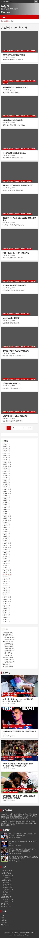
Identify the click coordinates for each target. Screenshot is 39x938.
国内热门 (5, 50)
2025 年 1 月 (6, 487)
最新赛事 (23, 81)
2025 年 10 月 (7, 466)
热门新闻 (11, 50)
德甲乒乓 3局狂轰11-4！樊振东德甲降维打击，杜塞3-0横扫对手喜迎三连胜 (22, 850)
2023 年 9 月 (6, 523)
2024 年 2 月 (6, 511)
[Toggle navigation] (3, 17)
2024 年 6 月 (6, 502)
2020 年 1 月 (6, 622)
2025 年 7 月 (6, 473)
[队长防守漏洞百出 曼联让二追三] (19, 139)
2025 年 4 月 (6, 480)
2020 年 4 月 (6, 615)
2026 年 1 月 (6, 460)
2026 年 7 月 (6, 446)
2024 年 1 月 (6, 514)
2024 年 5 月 (6, 505)
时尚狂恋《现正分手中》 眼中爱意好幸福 (17, 185)
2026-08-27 (6, 703)
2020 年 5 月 (6, 613)
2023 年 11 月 (7, 518)
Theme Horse (30, 933)
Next (29, 428)
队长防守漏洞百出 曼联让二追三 (14, 153)
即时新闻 (5, 664)
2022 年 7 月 (6, 554)
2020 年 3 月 (6, 617)
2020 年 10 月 (7, 601)
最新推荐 (6, 830)
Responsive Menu (36, 1)
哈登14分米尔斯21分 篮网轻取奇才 (15, 87)
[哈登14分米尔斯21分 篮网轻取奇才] (19, 74)
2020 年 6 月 (6, 610)
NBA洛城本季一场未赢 (11, 318)
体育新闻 (17, 50)
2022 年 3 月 (6, 563)
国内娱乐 (7, 660)
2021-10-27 (6, 187)
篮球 (28, 50)
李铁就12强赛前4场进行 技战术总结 (16, 351)
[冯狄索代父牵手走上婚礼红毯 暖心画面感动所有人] (19, 205)
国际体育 (29, 81)
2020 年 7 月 (6, 608)
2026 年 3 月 (6, 455)
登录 (2, 917)
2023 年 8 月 (6, 525)
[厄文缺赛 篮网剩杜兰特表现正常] (19, 272)
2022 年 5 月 (6, 559)
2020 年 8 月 (6, 606)
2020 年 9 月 (6, 604)
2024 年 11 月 (7, 491)
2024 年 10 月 (7, 493)
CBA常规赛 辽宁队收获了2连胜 (14, 55)
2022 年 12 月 (7, 543)
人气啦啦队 (6, 633)
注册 (2, 915)
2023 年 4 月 (6, 534)
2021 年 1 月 (6, 595)
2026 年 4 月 (6, 453)
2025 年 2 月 (6, 484)
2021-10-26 (6, 255)
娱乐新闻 (23, 181)
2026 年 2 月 (6, 457)
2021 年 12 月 (7, 570)
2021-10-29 (6, 57)
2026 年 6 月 (6, 448)
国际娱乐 (17, 181)
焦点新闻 (33, 50)
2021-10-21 (6, 353)
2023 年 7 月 (6, 527)
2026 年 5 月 (6, 451)
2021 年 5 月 (6, 586)
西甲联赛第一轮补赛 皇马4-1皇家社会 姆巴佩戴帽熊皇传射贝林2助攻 (23, 857)
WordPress (25, 935)
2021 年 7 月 (6, 581)
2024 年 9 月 (6, 496)
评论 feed (4, 922)
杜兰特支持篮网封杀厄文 (12, 383)
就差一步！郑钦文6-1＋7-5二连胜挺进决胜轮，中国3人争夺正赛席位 (22, 834)
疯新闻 (5, 6)
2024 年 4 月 (6, 507)
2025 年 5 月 (6, 478)
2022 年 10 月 (7, 547)
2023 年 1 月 (6, 541)
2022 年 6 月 (6, 556)
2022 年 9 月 (6, 550)
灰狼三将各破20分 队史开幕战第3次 (16, 416)
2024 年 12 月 (7, 489)
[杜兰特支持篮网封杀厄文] (19, 370)
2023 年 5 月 (6, 532)
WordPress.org (5, 925)
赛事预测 (7, 646)
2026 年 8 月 (6, 444)
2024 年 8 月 (6, 498)
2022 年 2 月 (6, 565)
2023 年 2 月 (6, 538)
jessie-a (13, 57)
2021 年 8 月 (6, 579)
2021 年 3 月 (6, 590)
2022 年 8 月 (6, 552)
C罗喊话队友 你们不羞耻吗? (13, 120)
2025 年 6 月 (6, 475)
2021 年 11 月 (7, 572)
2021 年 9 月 (6, 577)
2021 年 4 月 (6, 588)
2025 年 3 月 (6, 482)
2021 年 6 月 (6, 583)
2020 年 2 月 (6, 619)
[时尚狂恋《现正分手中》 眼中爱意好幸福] (19, 172)
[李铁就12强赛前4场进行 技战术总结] (19, 337)
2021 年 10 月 (7, 574)
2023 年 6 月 (6, 529)
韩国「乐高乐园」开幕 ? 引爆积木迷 (16, 253)
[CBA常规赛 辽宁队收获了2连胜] (19, 42)
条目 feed (4, 920)
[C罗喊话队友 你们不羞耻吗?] (19, 107)
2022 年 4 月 (6, 561)
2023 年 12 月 (7, 516)
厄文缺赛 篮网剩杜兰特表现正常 (14, 285)
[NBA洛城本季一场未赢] (19, 305)
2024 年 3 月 (6, 509)
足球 (28, 116)
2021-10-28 (6, 122)
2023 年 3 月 (6, 536)
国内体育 (23, 50)
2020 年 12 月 (7, 597)
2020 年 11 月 (7, 599)
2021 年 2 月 (6, 592)
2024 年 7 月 (6, 500)
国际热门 (5, 81)
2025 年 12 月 (7, 462)
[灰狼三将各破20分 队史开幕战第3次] (19, 403)
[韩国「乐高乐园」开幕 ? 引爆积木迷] (19, 239)
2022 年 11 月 (7, 545)
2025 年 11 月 (7, 464)
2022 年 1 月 (6, 568)
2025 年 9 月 (6, 469)
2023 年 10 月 (7, 520)
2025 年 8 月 (6, 471)
